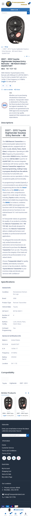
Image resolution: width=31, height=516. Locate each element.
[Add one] (10, 85)
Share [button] (18, 90)
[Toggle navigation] (3, 4)
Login (3, 81)
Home (4, 445)
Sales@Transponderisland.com (14, 494)
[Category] (15, 513)
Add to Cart (19, 510)
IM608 (16, 190)
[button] (15, 9)
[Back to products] (27, 56)
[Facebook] (4, 458)
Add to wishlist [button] (8, 90)
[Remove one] (3, 85)
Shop (6, 47)
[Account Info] (25, 514)
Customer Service (8, 448)
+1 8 (5, 497)
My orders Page (7, 477)
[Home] (5, 513)
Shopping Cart (6, 471)
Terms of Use (6, 453)
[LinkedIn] (14, 458)
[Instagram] (19, 458)
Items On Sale (6, 474)
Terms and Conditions (9, 451)
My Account (6, 468)
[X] (9, 458)
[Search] (28, 12)
